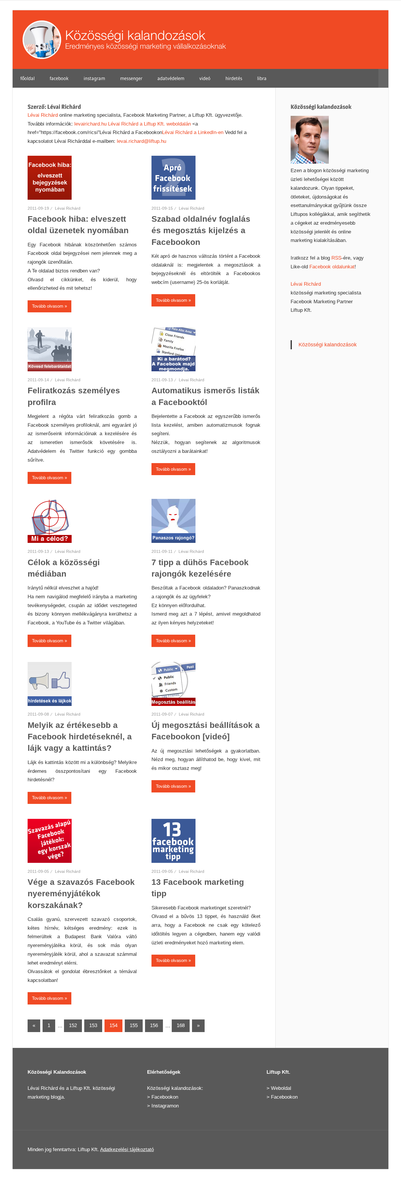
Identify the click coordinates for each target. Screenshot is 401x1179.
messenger (131, 78)
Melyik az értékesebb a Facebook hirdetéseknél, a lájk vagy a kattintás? (80, 737)
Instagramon (165, 1106)
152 (73, 1025)
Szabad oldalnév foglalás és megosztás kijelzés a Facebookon (200, 230)
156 (154, 1025)
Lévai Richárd (43, 115)
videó (204, 78)
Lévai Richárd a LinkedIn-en (192, 132)
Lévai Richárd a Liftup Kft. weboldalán (149, 124)
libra (262, 78)
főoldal (27, 78)
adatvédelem (170, 78)
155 (134, 1025)
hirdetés (233, 78)
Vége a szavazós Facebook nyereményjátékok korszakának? (81, 893)
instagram (94, 78)
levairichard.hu (90, 124)
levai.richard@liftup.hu (141, 141)
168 (181, 1025)
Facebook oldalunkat (332, 267)
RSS (336, 258)
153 (93, 1025)
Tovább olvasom (47, 306)
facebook (59, 78)
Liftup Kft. (80, 1088)
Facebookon (164, 1097)
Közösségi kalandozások (328, 345)
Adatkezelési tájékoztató (127, 1149)
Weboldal (281, 1088)
